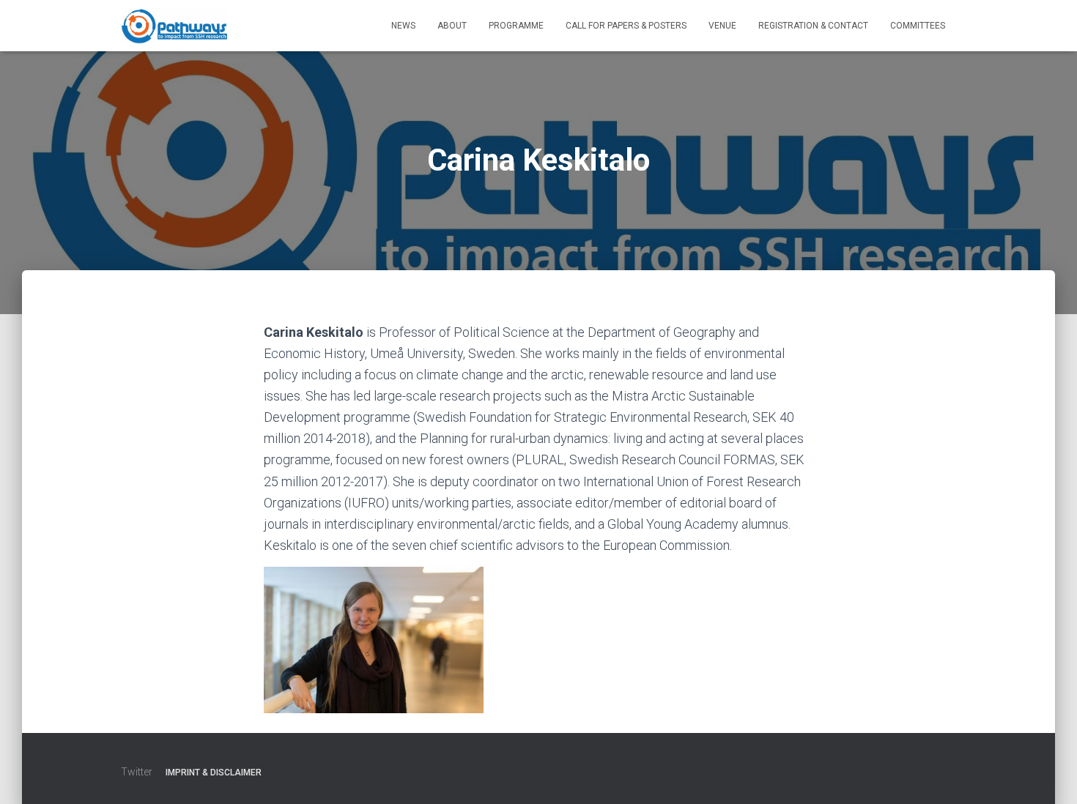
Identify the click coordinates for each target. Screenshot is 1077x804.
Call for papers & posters (626, 26)
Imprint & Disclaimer (214, 772)
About (452, 26)
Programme (516, 26)
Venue (722, 26)
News (403, 26)
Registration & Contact (813, 26)
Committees (917, 26)
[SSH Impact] (174, 25)
